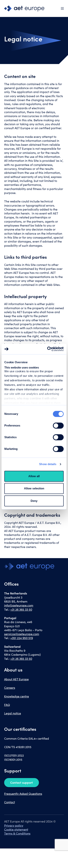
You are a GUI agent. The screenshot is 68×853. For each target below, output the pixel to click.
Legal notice (12, 713)
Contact (9, 802)
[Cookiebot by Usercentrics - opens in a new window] (48, 348)
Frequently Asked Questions (23, 794)
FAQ (7, 705)
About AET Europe (16, 679)
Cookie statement (16, 829)
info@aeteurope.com (18, 605)
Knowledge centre (16, 696)
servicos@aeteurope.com (21, 634)
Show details (47, 464)
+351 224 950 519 (21, 638)
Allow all (34, 476)
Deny (34, 500)
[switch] (58, 426)
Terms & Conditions (17, 833)
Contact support (21, 782)
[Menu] (62, 8)
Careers (9, 688)
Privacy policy (13, 825)
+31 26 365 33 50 (21, 609)
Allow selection (34, 488)
